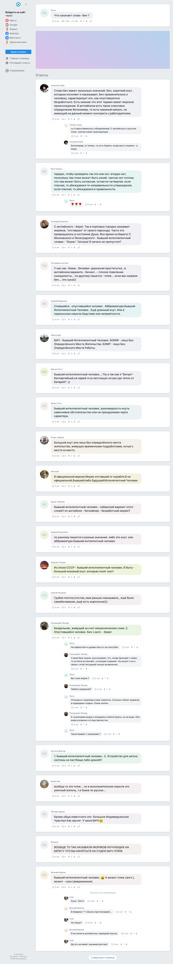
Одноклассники (18, 42)
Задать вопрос (18, 51)
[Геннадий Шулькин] (45, 224)
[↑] (81, 21)
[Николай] (45, 474)
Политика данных (18, 958)
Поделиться (91, 20)
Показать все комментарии (102, 893)
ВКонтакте (15, 37)
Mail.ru (13, 20)
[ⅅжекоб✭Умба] (45, 88)
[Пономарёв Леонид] (45, 625)
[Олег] (66, 898)
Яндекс (13, 29)
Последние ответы (20, 62)
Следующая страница (102, 957)
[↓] (86, 21)
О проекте (18, 954)
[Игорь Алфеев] (45, 440)
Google (13, 24)
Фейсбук (14, 33)
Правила (14, 956)
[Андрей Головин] (45, 565)
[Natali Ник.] (45, 784)
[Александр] (45, 338)
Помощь (23, 956)
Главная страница (19, 58)
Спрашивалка (17, 70)
